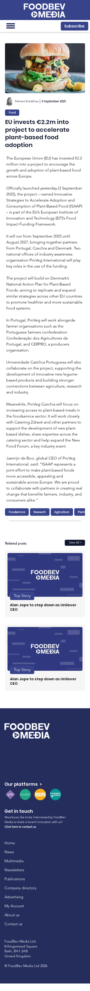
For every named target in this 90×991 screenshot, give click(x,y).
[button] (74, 26)
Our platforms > (23, 784)
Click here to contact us (20, 826)
